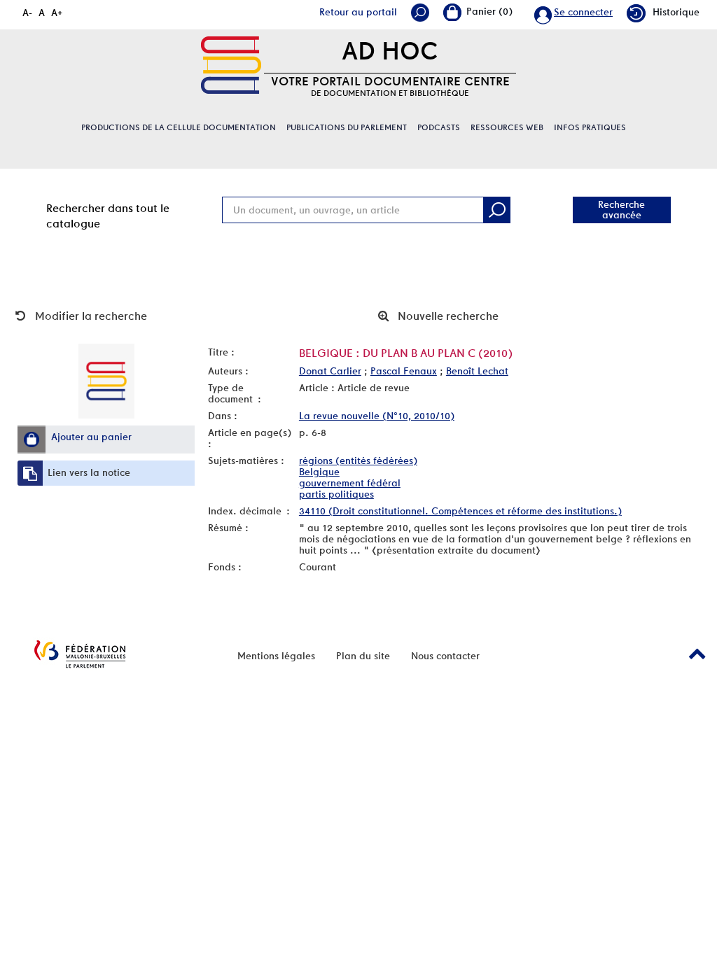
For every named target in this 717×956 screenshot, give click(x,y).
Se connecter (583, 11)
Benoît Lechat (477, 371)
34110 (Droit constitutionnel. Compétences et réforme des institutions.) (460, 510)
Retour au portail (358, 11)
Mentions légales (276, 655)
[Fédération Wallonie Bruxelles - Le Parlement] (79, 654)
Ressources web (507, 127)
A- (27, 12)
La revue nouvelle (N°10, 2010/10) (376, 415)
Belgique (319, 471)
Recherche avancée (621, 209)
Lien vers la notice (89, 472)
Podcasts (438, 127)
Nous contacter (445, 655)
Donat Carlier (330, 371)
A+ (57, 12)
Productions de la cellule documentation (178, 127)
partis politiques (336, 494)
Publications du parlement (346, 127)
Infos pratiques (590, 127)
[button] (32, 439)
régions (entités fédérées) (358, 460)
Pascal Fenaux (403, 371)
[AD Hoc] (231, 65)
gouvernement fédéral (350, 482)
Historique (676, 11)
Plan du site (363, 655)
